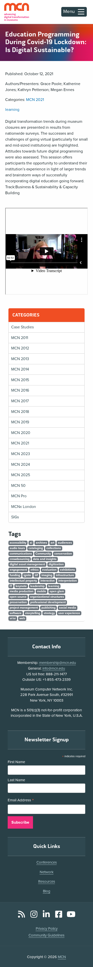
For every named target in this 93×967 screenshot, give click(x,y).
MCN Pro (19, 496)
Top (82, 949)
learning (12, 109)
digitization (56, 564)
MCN (62, 957)
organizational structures (47, 596)
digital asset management (27, 564)
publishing (48, 607)
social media (67, 607)
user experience (69, 613)
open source (18, 596)
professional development (48, 602)
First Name (16, 762)
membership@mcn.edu (57, 662)
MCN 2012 (20, 348)
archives (41, 542)
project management (24, 607)
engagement (18, 569)
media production (21, 591)
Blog (46, 891)
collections (53, 548)
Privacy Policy (47, 928)
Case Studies (22, 327)
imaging (46, 575)
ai (31, 542)
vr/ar (13, 618)
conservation (63, 553)
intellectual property (23, 580)
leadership (37, 586)
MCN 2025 (20, 474)
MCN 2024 (20, 464)
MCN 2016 (20, 390)
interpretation (67, 580)
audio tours (17, 548)
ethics (35, 569)
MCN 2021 (35, 99)
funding (15, 575)
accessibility (18, 542)
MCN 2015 (20, 379)
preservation (18, 602)
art (52, 542)
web (22, 618)
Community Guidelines (46, 935)
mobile (41, 591)
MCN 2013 (20, 358)
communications (21, 553)
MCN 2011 (19, 337)
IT (11, 586)
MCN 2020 (20, 432)
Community (43, 553)
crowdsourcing (20, 559)
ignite (27, 575)
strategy (49, 613)
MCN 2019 (20, 422)
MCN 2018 (20, 411)
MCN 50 (18, 485)
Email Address (21, 800)
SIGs (15, 517)
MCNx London (23, 506)
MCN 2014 (20, 369)
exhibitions (67, 569)
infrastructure (65, 575)
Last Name (16, 780)
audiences (65, 542)
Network (47, 872)
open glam (57, 591)
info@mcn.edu (53, 668)
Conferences (46, 862)
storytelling (32, 613)
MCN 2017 (20, 401)
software (16, 613)
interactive (47, 580)
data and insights (45, 559)
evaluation (49, 569)
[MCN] (16, 12)
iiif (36, 575)
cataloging (36, 548)
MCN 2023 (20, 453)
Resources (46, 881)
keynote (21, 586)
